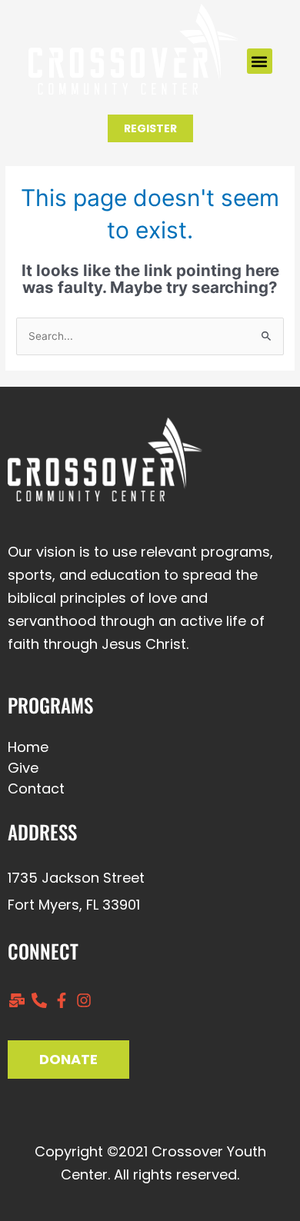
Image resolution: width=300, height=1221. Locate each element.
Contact (36, 788)
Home (28, 747)
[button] (259, 61)
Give (23, 767)
